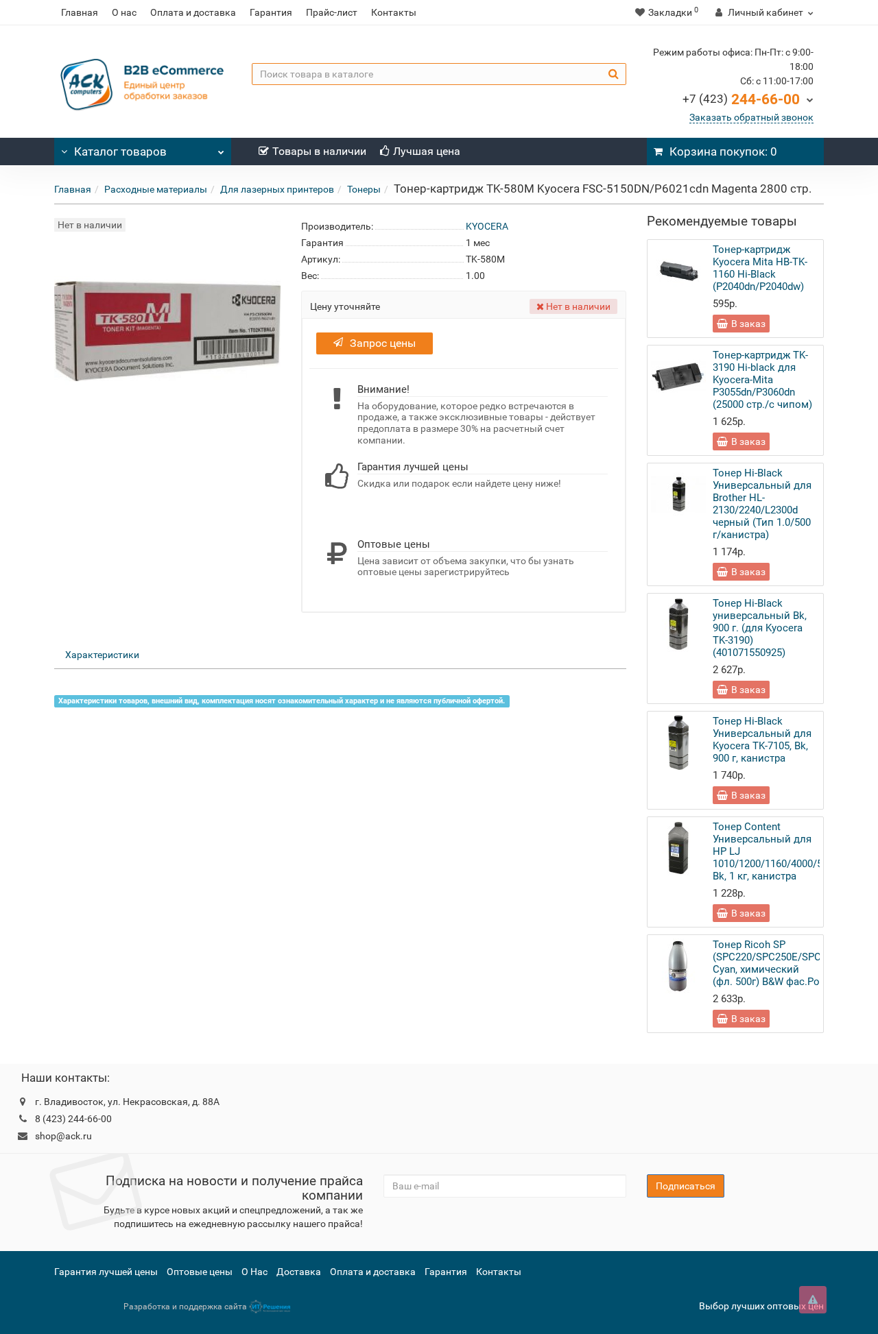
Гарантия (271, 12)
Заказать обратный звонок (751, 117)
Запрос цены (383, 343)
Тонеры (364, 189)
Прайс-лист (331, 12)
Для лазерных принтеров (277, 189)
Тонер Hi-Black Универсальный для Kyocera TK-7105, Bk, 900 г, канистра (762, 739)
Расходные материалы (155, 189)
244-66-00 (741, 99)
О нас (124, 12)
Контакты (393, 12)
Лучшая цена (426, 151)
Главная (79, 12)
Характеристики (102, 654)
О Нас (254, 1271)
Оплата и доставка (193, 12)
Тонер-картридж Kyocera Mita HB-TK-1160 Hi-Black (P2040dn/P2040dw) (760, 268)
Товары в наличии (319, 151)
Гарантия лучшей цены (106, 1271)
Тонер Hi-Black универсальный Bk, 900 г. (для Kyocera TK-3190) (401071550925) (760, 628)
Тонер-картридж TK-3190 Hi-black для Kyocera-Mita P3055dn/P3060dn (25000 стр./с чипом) (762, 380)
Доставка (298, 1271)
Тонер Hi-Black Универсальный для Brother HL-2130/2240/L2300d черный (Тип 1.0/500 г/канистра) (762, 504)
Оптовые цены (200, 1271)
